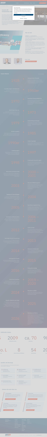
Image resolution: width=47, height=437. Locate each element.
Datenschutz (21, 18)
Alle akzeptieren (23, 14)
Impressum (25, 18)
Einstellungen (23, 16)
